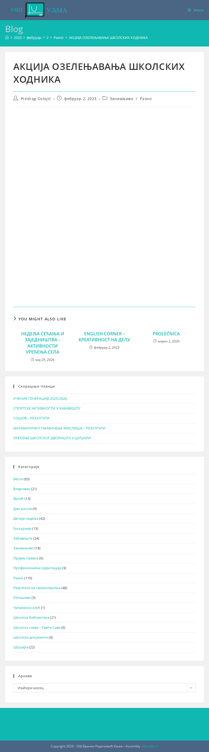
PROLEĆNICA (166, 334)
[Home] (7, 37)
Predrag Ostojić (36, 98)
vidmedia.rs (150, 746)
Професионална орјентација (37, 567)
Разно (146, 98)
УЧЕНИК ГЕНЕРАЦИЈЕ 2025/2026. (40, 398)
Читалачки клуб (26, 607)
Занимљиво (121, 98)
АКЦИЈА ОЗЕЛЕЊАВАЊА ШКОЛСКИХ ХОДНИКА (108, 37)
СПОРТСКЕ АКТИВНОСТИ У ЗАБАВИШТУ (46, 408)
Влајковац (21, 488)
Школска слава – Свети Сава (36, 627)
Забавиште (22, 538)
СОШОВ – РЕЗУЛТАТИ (31, 418)
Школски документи (30, 637)
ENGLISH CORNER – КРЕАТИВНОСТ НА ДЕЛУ (104, 337)
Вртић (18, 498)
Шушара (20, 647)
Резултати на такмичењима (36, 587)
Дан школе (22, 508)
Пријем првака (25, 558)
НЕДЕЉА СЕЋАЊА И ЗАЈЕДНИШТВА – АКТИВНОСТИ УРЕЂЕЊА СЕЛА (42, 343)
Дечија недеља (25, 518)
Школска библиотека (31, 617)
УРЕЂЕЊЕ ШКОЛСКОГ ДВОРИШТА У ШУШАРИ (52, 437)
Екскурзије (22, 528)
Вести (18, 478)
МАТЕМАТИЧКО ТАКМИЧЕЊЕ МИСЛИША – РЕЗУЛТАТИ (59, 428)
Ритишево (22, 597)
